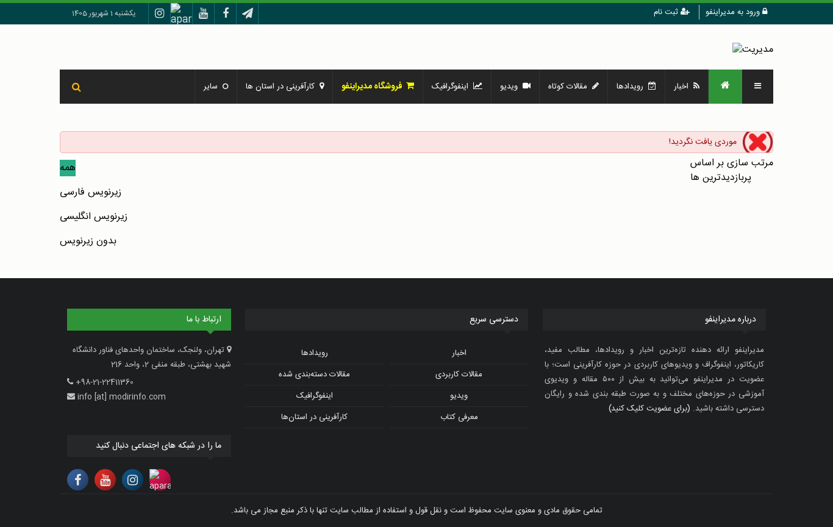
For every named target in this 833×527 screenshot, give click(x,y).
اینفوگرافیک (452, 86)
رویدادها (632, 86)
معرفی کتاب (459, 417)
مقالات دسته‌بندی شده (314, 374)
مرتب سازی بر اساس (731, 163)
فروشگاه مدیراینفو (373, 86)
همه (68, 168)
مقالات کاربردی (458, 374)
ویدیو (511, 86)
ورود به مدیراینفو (734, 12)
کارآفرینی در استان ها (283, 86)
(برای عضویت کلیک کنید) (649, 408)
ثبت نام (667, 12)
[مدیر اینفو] (752, 50)
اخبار (683, 86)
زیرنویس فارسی (90, 192)
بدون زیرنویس (88, 241)
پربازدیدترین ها (720, 178)
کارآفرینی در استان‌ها (314, 417)
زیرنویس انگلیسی (93, 217)
